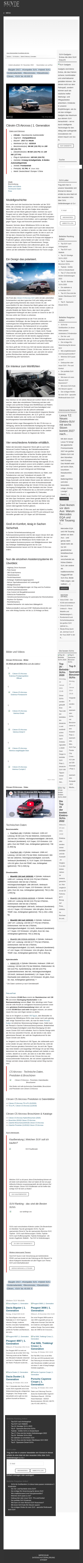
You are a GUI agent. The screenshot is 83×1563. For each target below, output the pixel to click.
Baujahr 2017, (15, 70)
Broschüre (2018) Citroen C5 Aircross (22, 1120)
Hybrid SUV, (44, 70)
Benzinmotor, (30, 73)
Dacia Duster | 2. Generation (15, 1378)
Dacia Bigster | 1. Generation (16, 1309)
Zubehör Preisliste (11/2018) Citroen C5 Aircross (26, 1125)
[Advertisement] (41, 33)
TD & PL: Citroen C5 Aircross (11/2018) (23, 1106)
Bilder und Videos (14, 186)
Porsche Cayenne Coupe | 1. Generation (41, 1381)
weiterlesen (64, 498)
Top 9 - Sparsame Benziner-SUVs (74, 672)
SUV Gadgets (65, 146)
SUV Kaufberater (19, 1194)
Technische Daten (14, 189)
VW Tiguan (33, 1016)
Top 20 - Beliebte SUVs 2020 (64, 670)
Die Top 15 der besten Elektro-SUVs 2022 (63, 811)
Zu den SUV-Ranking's (23, 1243)
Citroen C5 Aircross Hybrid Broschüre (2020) (25, 1118)
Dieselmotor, (43, 73)
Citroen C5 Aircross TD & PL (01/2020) (22, 1103)
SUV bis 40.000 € (24, 76)
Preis (10, 191)
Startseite (9, 56)
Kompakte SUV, (30, 70)
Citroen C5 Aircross (24, 298)
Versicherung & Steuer (22, 1268)
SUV (33, 298)
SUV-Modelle (16, 56)
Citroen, (11, 76)
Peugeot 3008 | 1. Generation (41, 1309)
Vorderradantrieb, (15, 73)
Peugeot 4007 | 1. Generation (16, 1342)
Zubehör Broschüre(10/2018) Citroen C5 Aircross (26, 1123)
